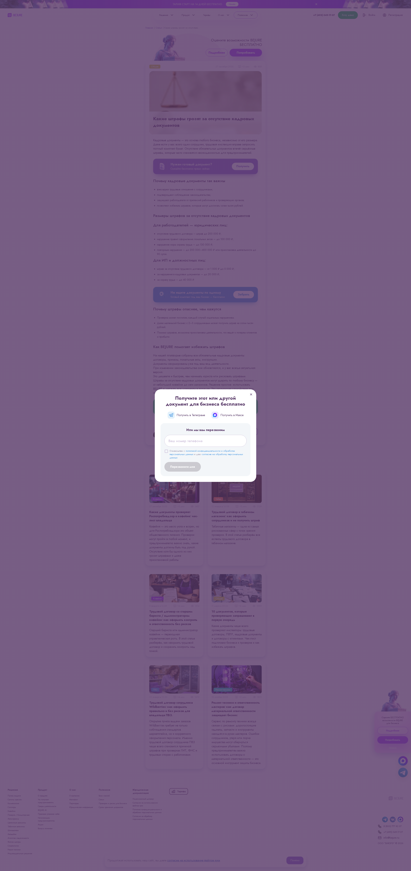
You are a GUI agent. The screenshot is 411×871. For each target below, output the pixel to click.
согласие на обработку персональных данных (206, 456)
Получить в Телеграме (191, 415)
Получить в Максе (232, 415)
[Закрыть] (251, 394)
